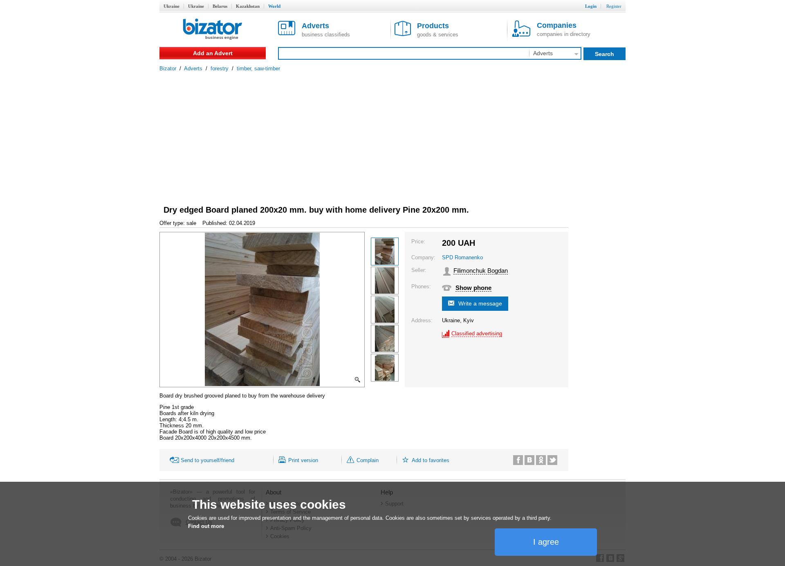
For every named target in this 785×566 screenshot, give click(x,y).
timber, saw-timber (258, 68)
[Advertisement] (392, 133)
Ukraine (171, 6)
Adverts (193, 68)
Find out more (206, 526)
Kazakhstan (248, 6)
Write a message (480, 303)
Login (591, 6)
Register (613, 6)
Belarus (220, 6)
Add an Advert (213, 53)
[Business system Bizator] (212, 29)
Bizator (167, 68)
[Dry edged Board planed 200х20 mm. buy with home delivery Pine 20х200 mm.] (385, 251)
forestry (220, 68)
